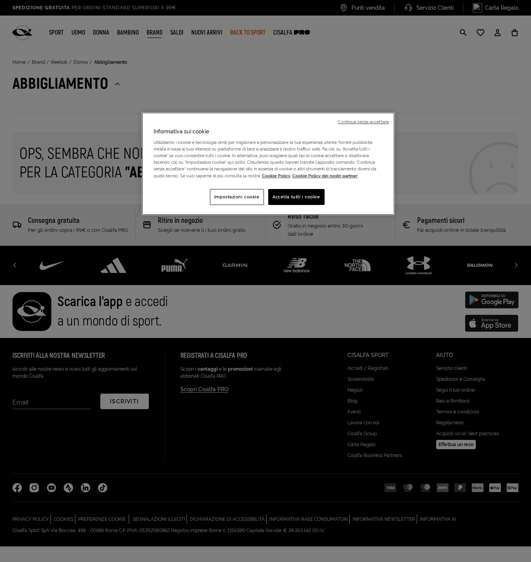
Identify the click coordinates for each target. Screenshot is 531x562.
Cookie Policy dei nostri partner (325, 176)
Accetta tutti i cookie (296, 197)
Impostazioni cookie (237, 197)
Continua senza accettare (363, 121)
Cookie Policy (276, 176)
